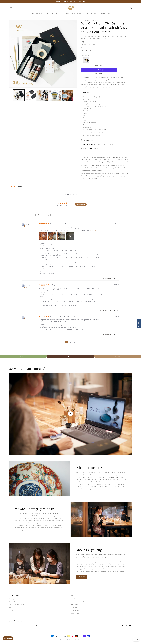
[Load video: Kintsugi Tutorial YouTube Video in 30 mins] (70, 414)
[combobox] (29, 215)
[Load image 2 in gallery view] (30, 95)
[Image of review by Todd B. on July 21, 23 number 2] (52, 236)
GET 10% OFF (8, 638)
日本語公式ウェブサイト (77, 613)
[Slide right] (75, 95)
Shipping (83, 44)
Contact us (73, 616)
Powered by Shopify (79, 639)
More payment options (99, 73)
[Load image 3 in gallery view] (43, 95)
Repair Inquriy (12, 607)
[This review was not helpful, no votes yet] (117, 279)
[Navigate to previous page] (62, 342)
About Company (75, 610)
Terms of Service (75, 604)
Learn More (82, 576)
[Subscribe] (37, 625)
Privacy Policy (74, 607)
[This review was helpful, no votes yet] (114, 310)
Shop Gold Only (117, 356)
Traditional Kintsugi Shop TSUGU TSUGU (68, 639)
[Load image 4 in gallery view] (55, 95)
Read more (93, 230)
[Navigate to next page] (78, 342)
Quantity (83, 47)
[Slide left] (11, 95)
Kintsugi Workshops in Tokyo (16, 604)
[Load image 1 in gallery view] (18, 95)
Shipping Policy (13, 599)
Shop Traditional (70, 356)
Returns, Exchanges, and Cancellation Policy (82, 602)
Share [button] (84, 182)
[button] (11, 8)
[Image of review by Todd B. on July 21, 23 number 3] (61, 236)
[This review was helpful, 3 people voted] (114, 279)
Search (11, 610)
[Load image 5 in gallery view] (67, 95)
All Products (12, 602)
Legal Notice (74, 599)
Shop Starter (23, 356)
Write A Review (81, 204)
